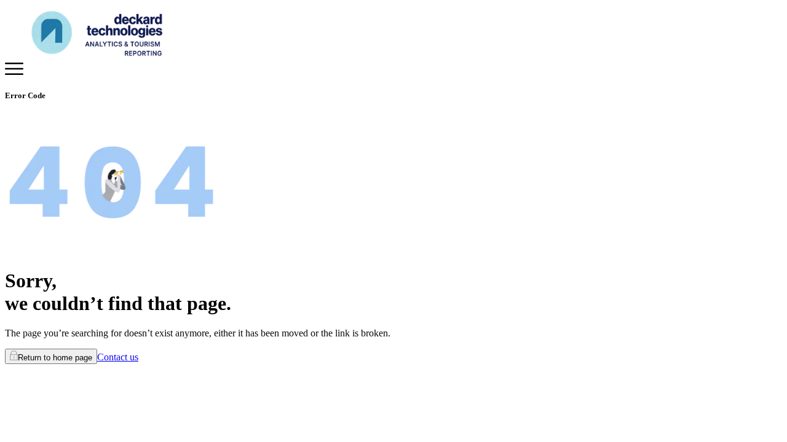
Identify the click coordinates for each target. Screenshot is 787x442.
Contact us (117, 357)
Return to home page (55, 357)
